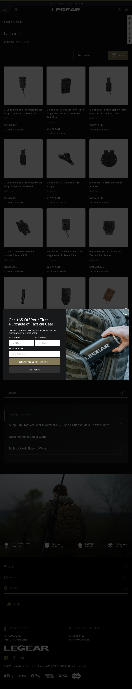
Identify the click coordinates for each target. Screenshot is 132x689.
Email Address (16, 348)
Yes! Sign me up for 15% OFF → (34, 362)
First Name (14, 337)
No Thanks (34, 369)
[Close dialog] (126, 311)
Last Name (40, 337)
